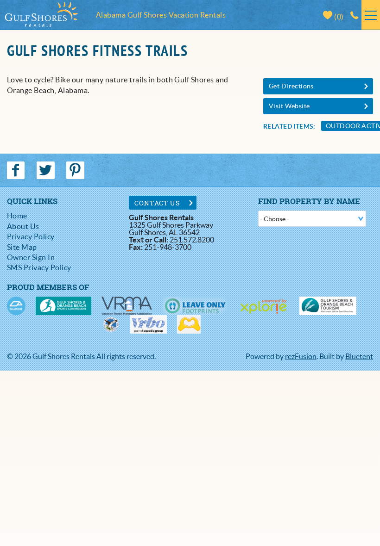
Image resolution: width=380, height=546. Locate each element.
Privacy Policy (31, 236)
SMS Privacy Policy (39, 267)
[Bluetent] (16, 306)
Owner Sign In (31, 257)
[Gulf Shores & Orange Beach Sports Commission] (63, 306)
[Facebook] (16, 170)
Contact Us (157, 203)
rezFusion (301, 356)
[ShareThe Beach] (110, 324)
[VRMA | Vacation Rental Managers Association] (126, 306)
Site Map (22, 247)
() (338, 16)
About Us (23, 226)
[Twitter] (46, 170)
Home (17, 215)
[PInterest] (76, 170)
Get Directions (291, 86)
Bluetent (359, 356)
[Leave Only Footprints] (195, 306)
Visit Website (289, 106)
